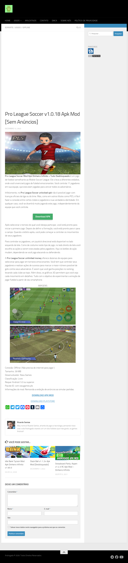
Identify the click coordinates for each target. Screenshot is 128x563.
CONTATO (44, 20)
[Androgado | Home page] (8, 9)
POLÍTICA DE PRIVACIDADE (86, 20)
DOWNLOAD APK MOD (43, 395)
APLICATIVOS (30, 20)
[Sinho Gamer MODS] (91, 53)
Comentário (12, 492)
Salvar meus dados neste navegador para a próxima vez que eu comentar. (37, 527)
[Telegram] (112, 557)
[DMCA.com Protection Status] (94, 56)
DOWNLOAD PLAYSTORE (43, 401)
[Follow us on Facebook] (116, 557)
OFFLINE (26, 27)
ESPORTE (9, 27)
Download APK (42, 216)
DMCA (54, 20)
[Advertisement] (42, 53)
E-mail (47, 509)
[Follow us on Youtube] (121, 557)
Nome (10, 509)
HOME (7, 20)
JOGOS (17, 20)
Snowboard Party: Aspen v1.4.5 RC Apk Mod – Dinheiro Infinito (66, 466)
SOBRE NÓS (66, 20)
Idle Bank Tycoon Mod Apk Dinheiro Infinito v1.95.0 (14, 464)
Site (9, 518)
